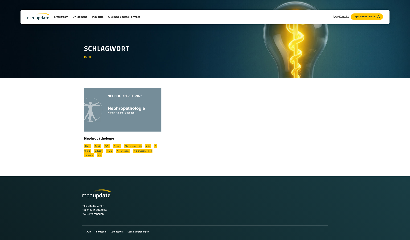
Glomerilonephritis (133, 146)
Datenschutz (117, 231)
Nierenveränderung (143, 150)
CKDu (107, 146)
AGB (88, 231)
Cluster (117, 146)
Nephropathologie (99, 138)
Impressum (101, 231)
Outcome (89, 155)
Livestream (61, 17)
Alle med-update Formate (124, 17)
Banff (97, 146)
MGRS (109, 150)
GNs (148, 146)
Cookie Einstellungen (138, 231)
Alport (87, 146)
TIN (99, 155)
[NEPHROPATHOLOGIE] (122, 109)
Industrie (97, 17)
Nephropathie (123, 150)
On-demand (80, 17)
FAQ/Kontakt (341, 16)
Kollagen (98, 150)
